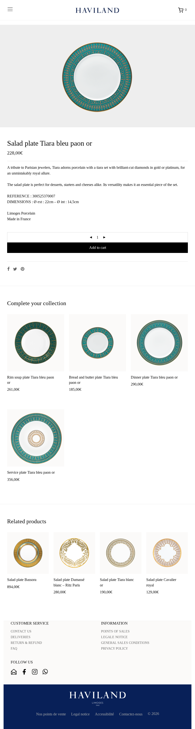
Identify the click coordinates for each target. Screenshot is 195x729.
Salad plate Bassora (21, 580)
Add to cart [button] (13, 397)
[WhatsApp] (45, 672)
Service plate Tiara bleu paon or (31, 472)
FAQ (14, 648)
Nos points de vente (51, 714)
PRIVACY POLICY (114, 648)
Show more (32, 397)
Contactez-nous (130, 714)
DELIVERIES (20, 637)
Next (187, 76)
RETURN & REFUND (26, 643)
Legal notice (80, 714)
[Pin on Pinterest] (23, 269)
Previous (8, 76)
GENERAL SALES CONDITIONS (125, 643)
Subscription (14, 672)
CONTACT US (21, 631)
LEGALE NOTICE (114, 637)
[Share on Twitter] (15, 269)
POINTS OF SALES (115, 631)
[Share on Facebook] (8, 269)
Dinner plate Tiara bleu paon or (154, 377)
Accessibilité (104, 714)
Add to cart (97, 248)
